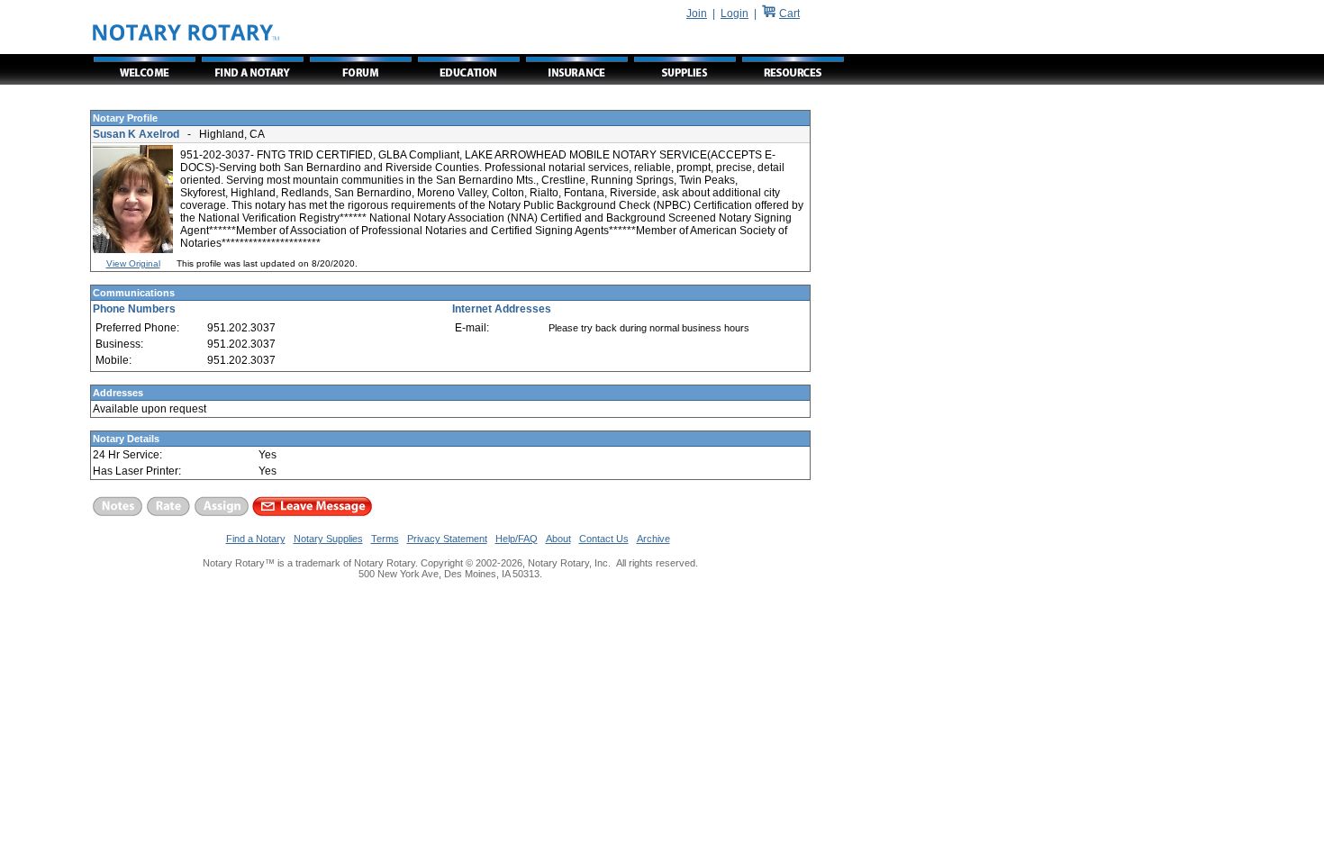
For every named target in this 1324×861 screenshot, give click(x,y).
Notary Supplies (328, 538)
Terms (385, 538)
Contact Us (604, 538)
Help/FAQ (516, 538)
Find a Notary (256, 538)
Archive (653, 538)
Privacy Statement (447, 538)
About (558, 538)
